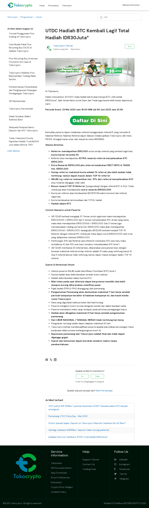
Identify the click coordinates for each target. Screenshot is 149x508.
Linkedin (122, 459)
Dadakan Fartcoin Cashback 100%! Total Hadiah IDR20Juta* (78, 437)
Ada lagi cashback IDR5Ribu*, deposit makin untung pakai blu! (78, 430)
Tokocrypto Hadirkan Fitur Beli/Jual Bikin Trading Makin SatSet (22, 76)
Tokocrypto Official (63, 45)
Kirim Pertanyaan (104, 390)
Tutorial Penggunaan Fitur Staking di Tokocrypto (21, 35)
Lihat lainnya (13, 150)
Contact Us (89, 464)
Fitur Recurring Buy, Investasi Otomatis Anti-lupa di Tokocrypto (23, 62)
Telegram (122, 478)
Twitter (122, 473)
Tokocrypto (12, 17)
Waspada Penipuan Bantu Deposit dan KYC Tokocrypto (23, 129)
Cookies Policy (58, 491)
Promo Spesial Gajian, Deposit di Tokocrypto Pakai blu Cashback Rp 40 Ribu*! (87, 423)
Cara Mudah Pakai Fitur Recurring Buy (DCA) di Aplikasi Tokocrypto (20, 47)
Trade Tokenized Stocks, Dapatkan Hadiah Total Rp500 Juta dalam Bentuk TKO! (24, 141)
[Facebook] (46, 359)
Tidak (97, 376)
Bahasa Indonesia (131, 5)
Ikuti (129, 46)
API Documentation (61, 467)
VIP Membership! (17, 101)
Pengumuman (27, 17)
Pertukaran (53, 5)
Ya (82, 376)
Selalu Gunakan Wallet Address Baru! (20, 118)
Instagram (123, 464)
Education (56, 482)
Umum (39, 17)
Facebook (122, 469)
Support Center (91, 459)
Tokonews (67, 5)
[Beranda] (19, 5)
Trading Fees (89, 469)
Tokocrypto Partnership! (21, 108)
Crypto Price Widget (62, 487)
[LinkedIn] (55, 359)
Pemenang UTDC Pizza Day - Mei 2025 (67, 416)
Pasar (42, 5)
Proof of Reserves (60, 477)
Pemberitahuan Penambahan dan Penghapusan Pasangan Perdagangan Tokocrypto (23, 90)
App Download (59, 472)
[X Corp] (51, 359)
